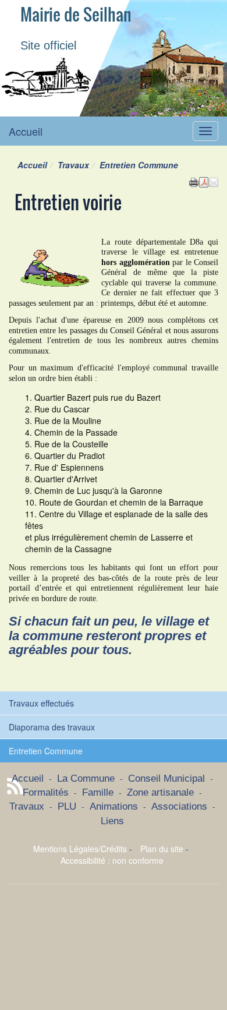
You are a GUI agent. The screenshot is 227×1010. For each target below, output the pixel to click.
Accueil (25, 131)
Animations (114, 806)
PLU (67, 806)
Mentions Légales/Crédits (80, 848)
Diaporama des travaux (52, 727)
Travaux (73, 165)
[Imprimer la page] (193, 181)
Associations (179, 806)
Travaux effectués (41, 703)
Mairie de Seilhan (76, 14)
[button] (213, 181)
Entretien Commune (46, 751)
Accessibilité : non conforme (112, 860)
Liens (112, 821)
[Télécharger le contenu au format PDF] (203, 181)
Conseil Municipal (166, 778)
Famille (98, 792)
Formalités (46, 792)
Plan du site (161, 848)
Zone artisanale (160, 792)
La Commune (86, 778)
